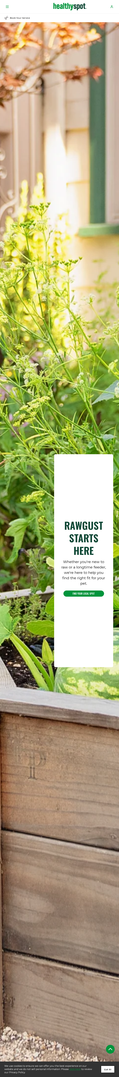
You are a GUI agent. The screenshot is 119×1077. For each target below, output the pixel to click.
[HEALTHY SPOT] (70, 6)
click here (75, 1069)
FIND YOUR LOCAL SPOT (84, 593)
